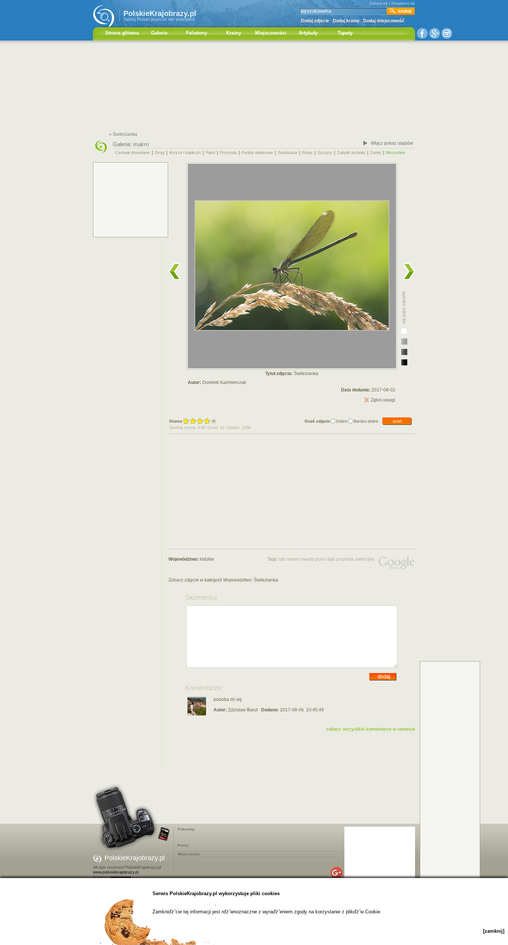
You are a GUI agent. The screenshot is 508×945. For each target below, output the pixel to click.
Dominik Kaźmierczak (224, 382)
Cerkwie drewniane (132, 152)
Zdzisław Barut (243, 709)
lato (282, 559)
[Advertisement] (254, 87)
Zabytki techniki (351, 152)
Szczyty (324, 152)
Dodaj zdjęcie (315, 20)
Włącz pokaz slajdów (392, 143)
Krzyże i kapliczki (185, 152)
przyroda (345, 559)
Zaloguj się (378, 3)
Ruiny (307, 152)
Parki (210, 152)
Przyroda (228, 152)
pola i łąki (325, 559)
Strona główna (122, 33)
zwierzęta (364, 559)
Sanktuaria (287, 152)
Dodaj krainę (346, 20)
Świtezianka (266, 580)
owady (307, 559)
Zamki (375, 152)
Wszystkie (395, 152)
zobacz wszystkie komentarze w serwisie (370, 729)
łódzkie (207, 559)
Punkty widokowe (257, 152)
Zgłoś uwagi (383, 400)
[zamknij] (493, 931)
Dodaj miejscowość (384, 20)
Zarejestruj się (403, 3)
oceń (397, 421)
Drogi (159, 152)
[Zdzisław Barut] (196, 714)
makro (141, 144)
